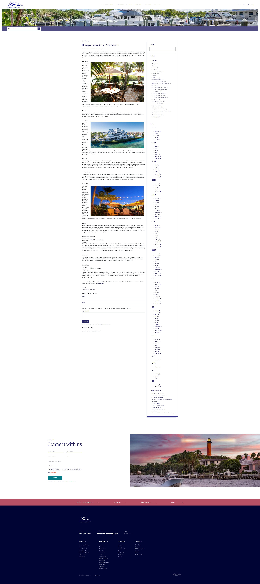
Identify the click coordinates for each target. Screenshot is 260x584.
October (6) (157, 349)
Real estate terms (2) (157, 105)
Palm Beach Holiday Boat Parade (158, 405)
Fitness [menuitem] (136, 550)
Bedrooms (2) (155, 67)
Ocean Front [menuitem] (138, 545)
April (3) (157, 316)
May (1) (156, 167)
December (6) (158, 218)
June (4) (157, 206)
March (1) (157, 133)
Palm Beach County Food (88, 289)
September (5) (158, 326)
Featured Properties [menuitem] (107, 5)
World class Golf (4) (156, 117)
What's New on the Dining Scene (158, 409)
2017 (153, 335)
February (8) (158, 227)
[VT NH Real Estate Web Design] (177, 575)
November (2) (158, 175)
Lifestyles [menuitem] (129, 5)
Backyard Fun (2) (156, 63)
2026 (154, 128)
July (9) (156, 265)
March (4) (157, 229)
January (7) (157, 253)
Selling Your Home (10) (157, 107)
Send (55, 478)
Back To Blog (85, 41)
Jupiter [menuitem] (101, 554)
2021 (153, 221)
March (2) (157, 286)
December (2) (158, 158)
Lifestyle (117, 502)
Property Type (146, 502)
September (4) (158, 212)
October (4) (157, 243)
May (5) (156, 261)
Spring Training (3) (159, 71)
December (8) (158, 332)
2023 (154, 180)
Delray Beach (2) (158, 91)
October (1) (157, 173)
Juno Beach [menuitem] (102, 552)
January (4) (157, 184)
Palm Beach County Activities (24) (160, 87)
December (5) (158, 353)
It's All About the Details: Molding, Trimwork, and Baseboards (162, 400)
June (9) (157, 263)
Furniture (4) (155, 75)
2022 (154, 195)
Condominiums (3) (159, 103)
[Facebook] (124, 534)
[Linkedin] (127, 534)
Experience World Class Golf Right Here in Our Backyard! (163, 413)
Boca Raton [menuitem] (102, 547)
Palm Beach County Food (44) (159, 93)
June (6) (157, 235)
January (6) (157, 282)
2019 (154, 278)
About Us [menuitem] (157, 5)
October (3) (157, 271)
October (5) (157, 214)
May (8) (156, 204)
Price (173, 502)
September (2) (158, 298)
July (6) (156, 237)
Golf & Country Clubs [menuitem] (140, 549)
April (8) (157, 288)
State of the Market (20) (157, 115)
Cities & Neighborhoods (85, 502)
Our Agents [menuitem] (121, 547)
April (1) (156, 187)
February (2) (158, 131)
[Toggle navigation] (252, 5)
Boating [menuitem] (137, 547)
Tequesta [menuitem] (101, 566)
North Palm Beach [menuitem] (103, 558)
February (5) (158, 186)
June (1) (156, 150)
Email (83, 302)
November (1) (158, 156)
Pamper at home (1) (156, 99)
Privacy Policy (100, 324)
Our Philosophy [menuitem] (122, 549)
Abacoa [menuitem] (101, 545)
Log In (244, 5)
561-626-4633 (85, 533)
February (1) (157, 146)
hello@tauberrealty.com (107, 533)
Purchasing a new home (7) (158, 101)
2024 (154, 161)
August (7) (157, 210)
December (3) (158, 247)
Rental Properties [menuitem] (83, 554)
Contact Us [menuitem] (121, 554)
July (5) (156, 208)
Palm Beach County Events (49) (159, 89)
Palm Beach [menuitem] (102, 560)
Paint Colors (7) (155, 85)
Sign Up (239, 5)
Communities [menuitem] (119, 5)
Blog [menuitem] (119, 550)
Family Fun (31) (155, 73)
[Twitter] (132, 534)
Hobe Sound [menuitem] (102, 550)
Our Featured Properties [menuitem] (84, 545)
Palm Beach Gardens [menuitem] (104, 562)
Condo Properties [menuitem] (83, 550)
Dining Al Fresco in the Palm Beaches (100, 44)
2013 (154, 370)
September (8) (158, 241)
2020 (154, 250)
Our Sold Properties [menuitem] (83, 549)
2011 (153, 381)
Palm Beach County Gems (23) (159, 95)
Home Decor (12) (156, 77)
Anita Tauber (87, 49)
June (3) (157, 320)
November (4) (158, 351)
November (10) (158, 330)
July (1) (156, 152)
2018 (154, 307)
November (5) (158, 216)
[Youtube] (129, 534)
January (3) (157, 311)
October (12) (158, 328)
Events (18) (154, 69)
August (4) (157, 239)
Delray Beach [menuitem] (102, 549)
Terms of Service (105, 324)
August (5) (157, 296)
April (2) (157, 135)
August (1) (157, 154)
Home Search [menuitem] (82, 556)
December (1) (158, 191)
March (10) (157, 257)
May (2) (156, 233)
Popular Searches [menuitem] (139, 554)
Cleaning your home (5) (160, 81)
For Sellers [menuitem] (148, 5)
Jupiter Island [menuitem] (102, 556)
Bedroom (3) (155, 65)
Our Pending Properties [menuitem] (84, 547)
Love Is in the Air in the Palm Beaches (159, 395)
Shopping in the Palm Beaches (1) (159, 109)
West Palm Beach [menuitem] (103, 568)
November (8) (158, 302)
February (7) (157, 255)
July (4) (156, 137)
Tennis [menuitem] (136, 552)
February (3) (158, 198)
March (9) (157, 200)
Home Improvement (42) (157, 79)
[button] (39, 28)
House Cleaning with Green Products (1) (161, 83)
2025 (154, 142)
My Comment (85, 311)
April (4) (157, 259)
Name (83, 296)
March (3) (157, 376)
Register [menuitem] (120, 556)
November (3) (158, 245)
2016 (154, 356)
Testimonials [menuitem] (121, 552)
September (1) (158, 347)
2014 (154, 363)
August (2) (157, 139)
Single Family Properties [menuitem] (84, 552)
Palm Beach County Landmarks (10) (160, 97)
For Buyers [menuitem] (138, 5)
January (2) (157, 339)
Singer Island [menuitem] (102, 564)
